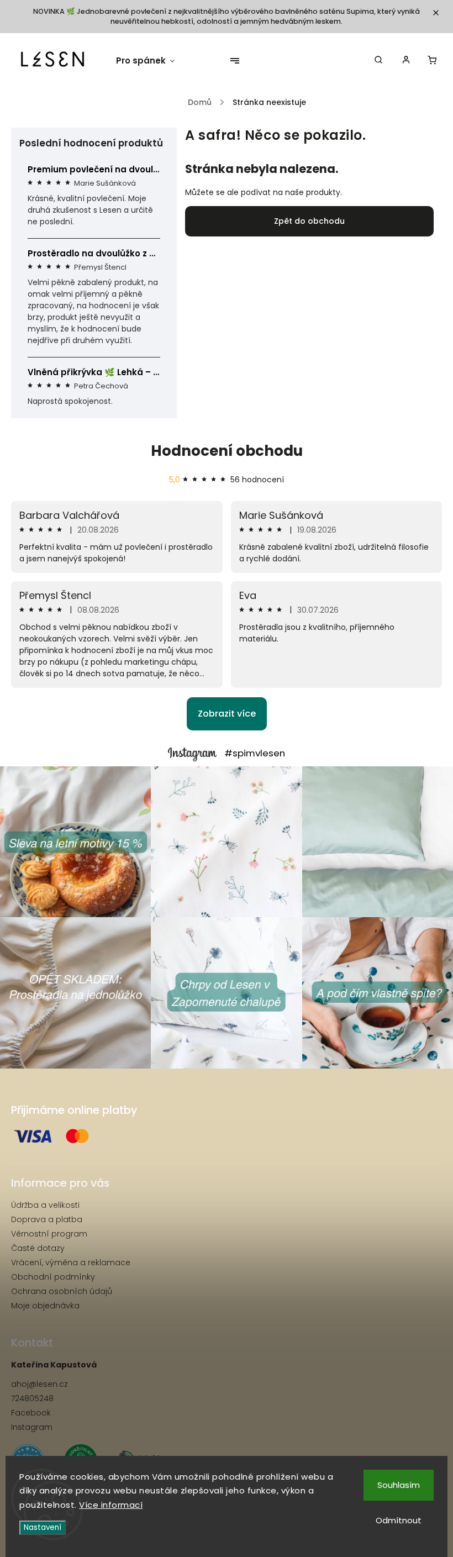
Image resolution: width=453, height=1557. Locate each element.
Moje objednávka (45, 1305)
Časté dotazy (38, 1248)
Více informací (111, 1505)
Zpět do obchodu (309, 221)
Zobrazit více (227, 713)
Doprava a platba (46, 1219)
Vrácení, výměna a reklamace (70, 1262)
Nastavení (42, 1527)
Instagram (31, 1427)
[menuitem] (151, 60)
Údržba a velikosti (45, 1205)
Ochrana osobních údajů (61, 1291)
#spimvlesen (254, 753)
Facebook (31, 1412)
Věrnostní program (49, 1233)
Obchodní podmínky (53, 1276)
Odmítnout (399, 1520)
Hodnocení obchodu (227, 451)
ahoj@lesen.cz (39, 1384)
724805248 (32, 1398)
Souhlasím (398, 1485)
